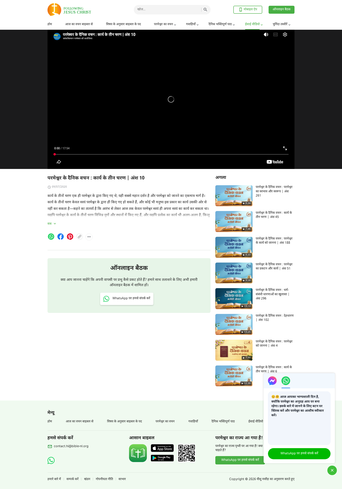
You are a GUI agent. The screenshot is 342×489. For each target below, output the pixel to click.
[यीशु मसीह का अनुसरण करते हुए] (79, 9)
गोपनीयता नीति (104, 479)
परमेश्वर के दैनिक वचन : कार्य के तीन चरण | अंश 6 (274, 369)
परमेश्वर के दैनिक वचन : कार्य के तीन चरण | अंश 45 (274, 215)
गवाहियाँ (191, 24)
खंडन (87, 479)
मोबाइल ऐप (250, 10)
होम (50, 24)
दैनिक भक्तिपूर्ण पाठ (220, 24)
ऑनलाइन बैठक (282, 10)
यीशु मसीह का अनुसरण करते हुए (275, 479)
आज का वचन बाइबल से (79, 24)
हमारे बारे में (54, 479)
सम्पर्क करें (72, 479)
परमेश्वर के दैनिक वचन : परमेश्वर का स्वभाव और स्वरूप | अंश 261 (274, 191)
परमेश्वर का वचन (163, 24)
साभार (122, 479)
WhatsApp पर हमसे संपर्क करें (240, 460)
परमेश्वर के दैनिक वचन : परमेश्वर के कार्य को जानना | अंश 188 (274, 241)
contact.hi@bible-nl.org (71, 446)
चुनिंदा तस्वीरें (280, 24)
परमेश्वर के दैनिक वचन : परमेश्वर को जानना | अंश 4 (274, 344)
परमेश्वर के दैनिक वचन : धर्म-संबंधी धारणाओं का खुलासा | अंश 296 (273, 294)
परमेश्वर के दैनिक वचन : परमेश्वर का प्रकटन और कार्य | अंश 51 (274, 267)
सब (50, 224)
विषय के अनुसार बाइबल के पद (123, 24)
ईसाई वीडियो (252, 24)
